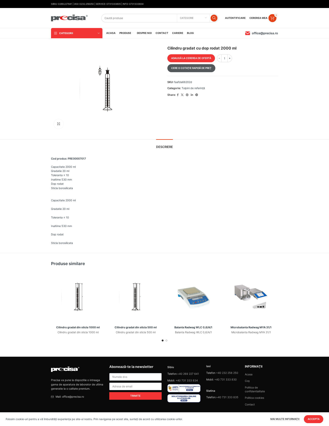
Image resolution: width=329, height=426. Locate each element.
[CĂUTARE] (214, 18)
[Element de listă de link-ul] (77, 397)
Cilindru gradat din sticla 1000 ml (78, 327)
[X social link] (182, 95)
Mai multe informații (285, 418)
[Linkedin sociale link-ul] (192, 95)
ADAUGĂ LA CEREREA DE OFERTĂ (191, 58)
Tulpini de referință (193, 88)
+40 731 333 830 (225, 379)
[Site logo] (69, 17)
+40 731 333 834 (187, 380)
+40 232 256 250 (227, 372)
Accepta (313, 418)
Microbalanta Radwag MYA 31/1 (251, 327)
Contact (250, 404)
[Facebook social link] (178, 95)
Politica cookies (254, 397)
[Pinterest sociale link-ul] (187, 95)
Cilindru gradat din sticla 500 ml (136, 327)
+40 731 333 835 (227, 397)
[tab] (164, 145)
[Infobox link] (261, 33)
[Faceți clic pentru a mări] (58, 124)
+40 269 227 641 (188, 373)
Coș (247, 380)
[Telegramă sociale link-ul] (196, 95)
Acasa (248, 374)
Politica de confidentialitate (255, 389)
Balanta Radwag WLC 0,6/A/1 (193, 327)
